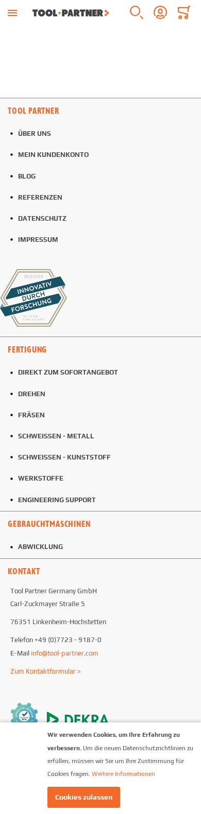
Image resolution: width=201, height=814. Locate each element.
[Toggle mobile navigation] (12, 13)
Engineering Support (57, 500)
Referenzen (40, 197)
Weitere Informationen (123, 773)
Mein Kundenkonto (53, 154)
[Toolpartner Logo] (70, 13)
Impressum (38, 239)
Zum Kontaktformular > (45, 671)
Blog (27, 176)
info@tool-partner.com (64, 653)
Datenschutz (42, 218)
